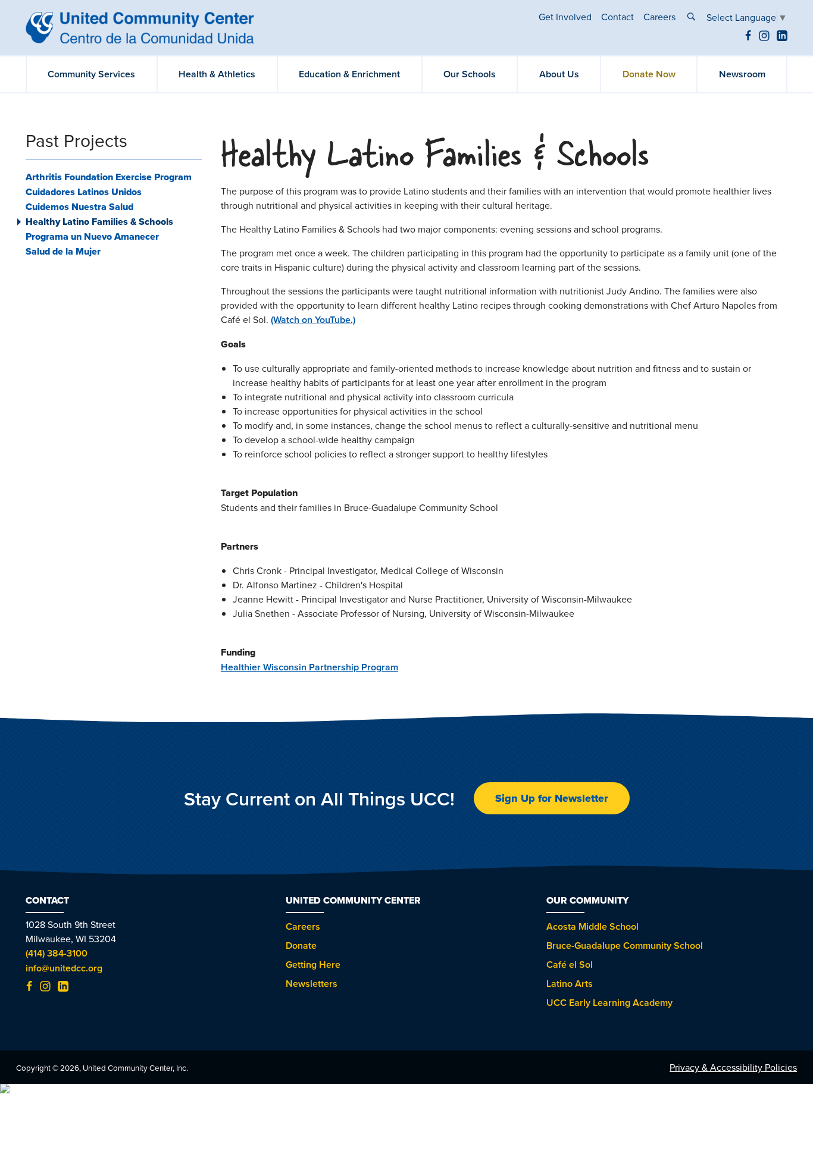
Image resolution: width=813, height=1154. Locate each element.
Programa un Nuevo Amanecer (92, 236)
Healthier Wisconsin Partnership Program (309, 667)
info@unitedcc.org (64, 968)
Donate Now (649, 74)
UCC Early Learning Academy (609, 1002)
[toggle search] (691, 17)
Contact (617, 16)
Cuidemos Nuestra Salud (79, 207)
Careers (659, 16)
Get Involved (565, 16)
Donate (301, 945)
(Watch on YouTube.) (313, 320)
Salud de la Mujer (63, 251)
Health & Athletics (217, 74)
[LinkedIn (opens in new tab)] (782, 37)
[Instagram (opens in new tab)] (764, 38)
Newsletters (311, 983)
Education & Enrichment (349, 74)
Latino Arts (569, 983)
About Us (559, 74)
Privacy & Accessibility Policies (733, 1067)
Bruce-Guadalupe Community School (624, 945)
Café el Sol (569, 964)
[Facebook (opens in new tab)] (748, 37)
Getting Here (313, 964)
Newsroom (742, 74)
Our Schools (469, 74)
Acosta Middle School (592, 926)
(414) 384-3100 (56, 953)
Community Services (91, 74)
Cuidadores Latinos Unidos (84, 192)
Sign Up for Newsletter (551, 798)
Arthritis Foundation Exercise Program (109, 177)
